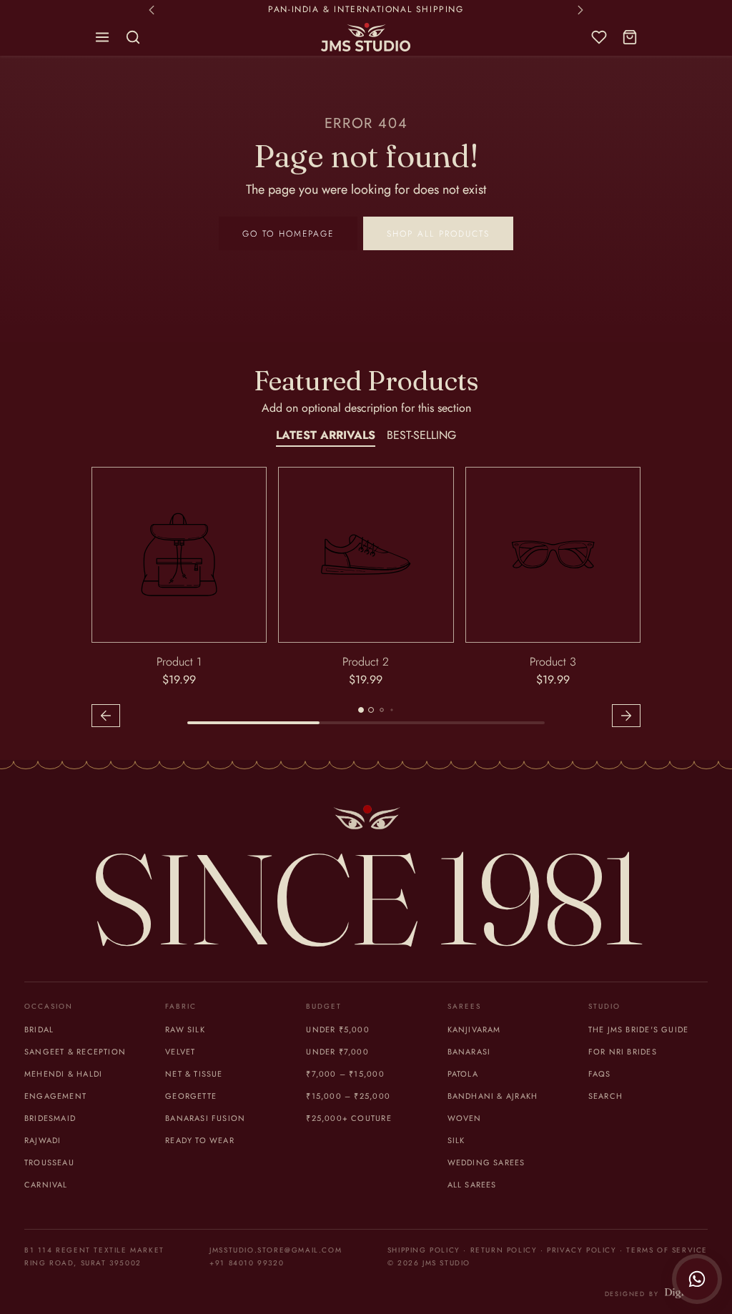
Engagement (55, 1096)
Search (605, 1096)
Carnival (46, 1184)
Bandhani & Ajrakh (492, 1096)
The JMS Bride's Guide (638, 1029)
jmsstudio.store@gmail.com (275, 1250)
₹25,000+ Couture (348, 1118)
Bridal (39, 1029)
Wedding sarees (486, 1162)
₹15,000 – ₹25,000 (348, 1096)
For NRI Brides (622, 1051)
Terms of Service (667, 1250)
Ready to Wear (199, 1140)
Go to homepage (288, 233)
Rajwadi (42, 1140)
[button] (102, 37)
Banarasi (469, 1051)
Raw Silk (185, 1029)
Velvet (180, 1051)
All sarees (472, 1184)
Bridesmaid (50, 1118)
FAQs (599, 1074)
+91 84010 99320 (246, 1263)
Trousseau (49, 1162)
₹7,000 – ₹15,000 (345, 1074)
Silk (456, 1140)
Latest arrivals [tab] (325, 435)
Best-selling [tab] (421, 435)
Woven (464, 1118)
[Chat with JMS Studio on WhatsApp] (697, 1279)
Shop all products (438, 233)
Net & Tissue (194, 1074)
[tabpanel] (366, 599)
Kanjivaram (474, 1029)
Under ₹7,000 (337, 1051)
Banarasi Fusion (205, 1118)
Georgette (191, 1096)
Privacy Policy (581, 1250)
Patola (462, 1074)
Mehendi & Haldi (63, 1074)
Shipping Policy (423, 1250)
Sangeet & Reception (75, 1051)
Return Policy (504, 1250)
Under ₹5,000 (338, 1029)
